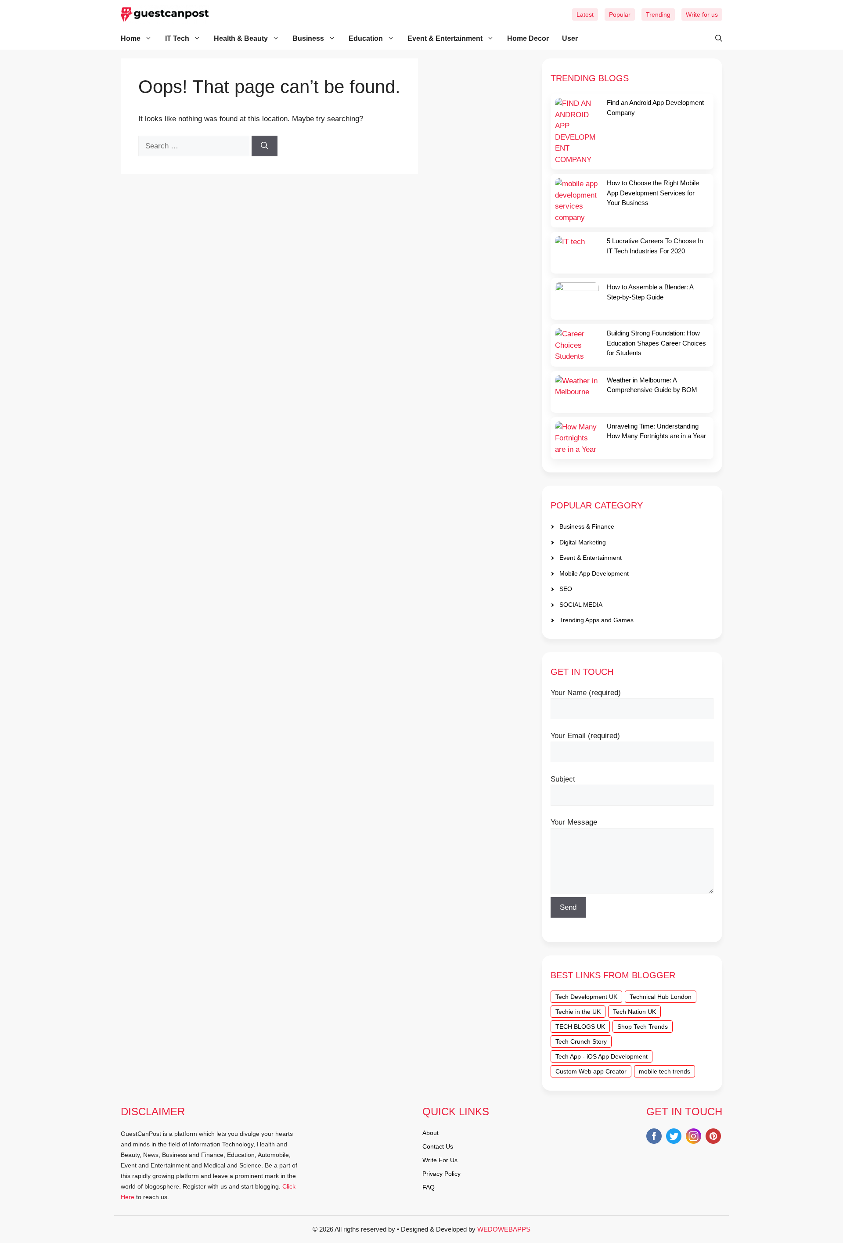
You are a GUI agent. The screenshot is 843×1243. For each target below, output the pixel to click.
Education (366, 38)
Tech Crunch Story (581, 1041)
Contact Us (437, 1146)
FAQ (428, 1187)
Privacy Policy (441, 1173)
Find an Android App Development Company (655, 107)
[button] (714, 39)
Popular (619, 14)
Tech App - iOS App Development (601, 1056)
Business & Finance (586, 526)
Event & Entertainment (445, 38)
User (570, 38)
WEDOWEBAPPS (503, 1229)
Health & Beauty (241, 38)
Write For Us (440, 1160)
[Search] (264, 146)
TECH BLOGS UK (580, 1026)
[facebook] (654, 1137)
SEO (565, 588)
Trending (658, 14)
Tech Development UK (586, 996)
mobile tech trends (664, 1071)
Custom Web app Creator (591, 1071)
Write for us (702, 14)
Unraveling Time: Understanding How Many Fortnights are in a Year (656, 431)
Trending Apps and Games (596, 619)
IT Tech (177, 38)
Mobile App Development (594, 573)
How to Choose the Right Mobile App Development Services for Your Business (653, 192)
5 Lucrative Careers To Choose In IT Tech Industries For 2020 (655, 246)
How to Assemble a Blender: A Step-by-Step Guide (650, 292)
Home (130, 38)
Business (308, 38)
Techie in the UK (578, 1011)
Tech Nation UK (634, 1011)
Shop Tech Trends (642, 1026)
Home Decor (528, 38)
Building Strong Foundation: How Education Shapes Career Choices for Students (656, 343)
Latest (585, 14)
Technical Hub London (661, 996)
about (430, 1132)
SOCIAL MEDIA (580, 604)
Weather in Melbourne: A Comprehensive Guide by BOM (652, 385)
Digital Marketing (582, 542)
